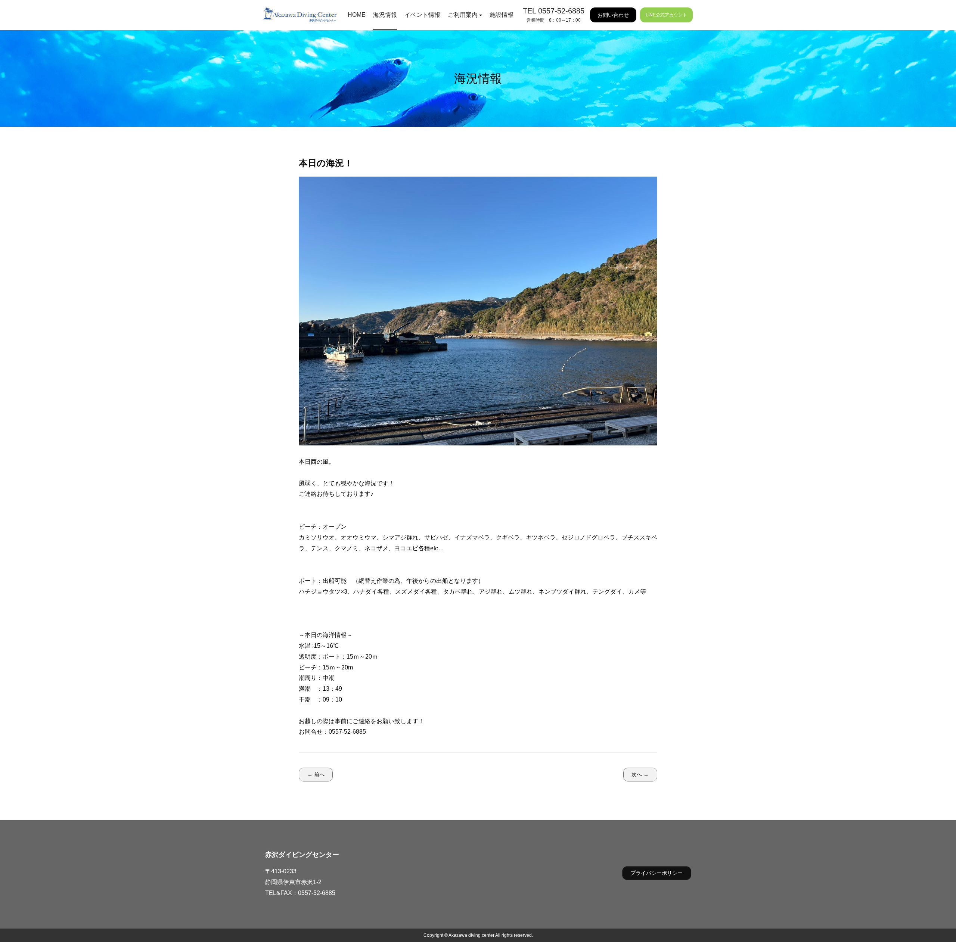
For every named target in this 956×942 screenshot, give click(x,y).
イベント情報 (422, 15)
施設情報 (501, 15)
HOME (357, 15)
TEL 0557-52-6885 (553, 11)
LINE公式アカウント (666, 15)
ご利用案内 (463, 15)
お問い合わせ (613, 15)
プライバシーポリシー (656, 873)
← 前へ (316, 774)
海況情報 (385, 15)
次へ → (640, 774)
